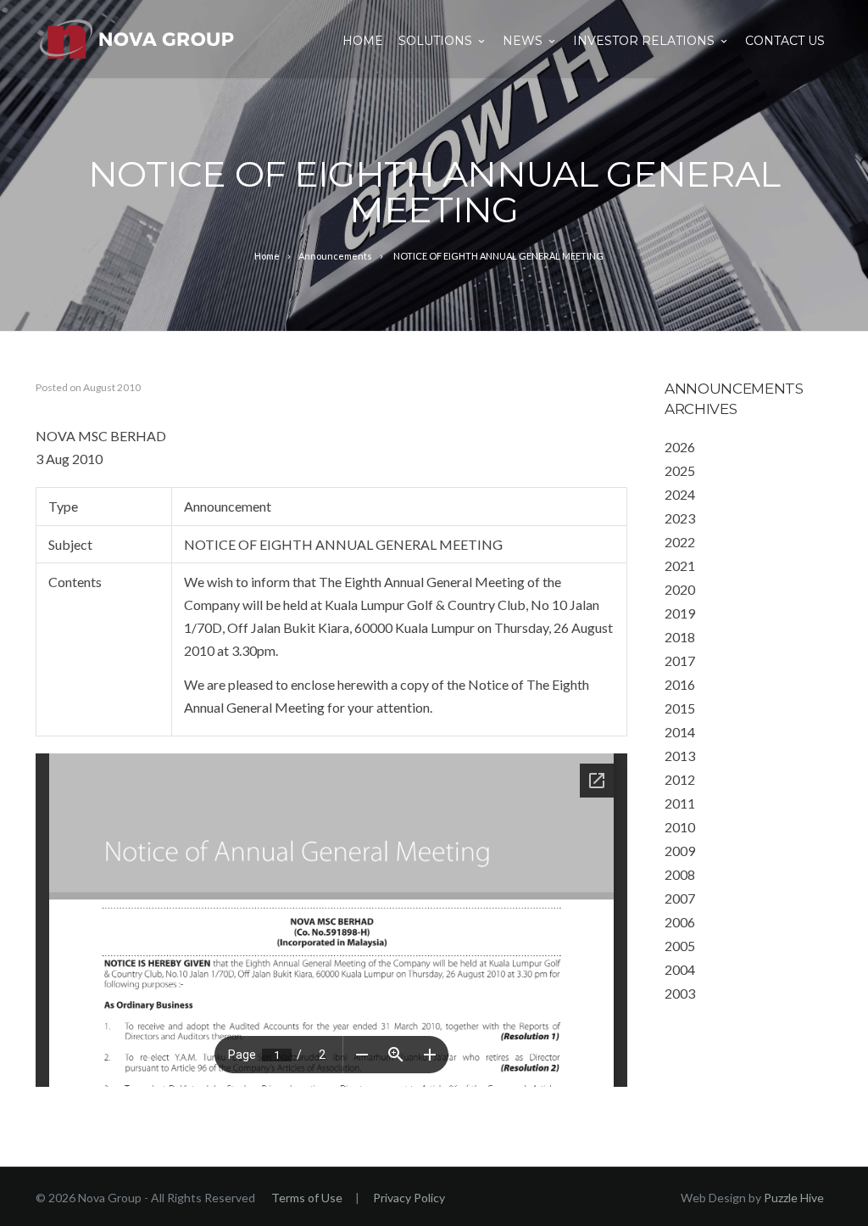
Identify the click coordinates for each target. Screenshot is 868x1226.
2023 (680, 518)
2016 (680, 684)
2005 (680, 946)
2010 (680, 827)
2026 (680, 447)
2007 (680, 898)
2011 (680, 803)
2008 (680, 874)
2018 (680, 637)
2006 (680, 922)
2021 (680, 565)
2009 (680, 851)
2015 (680, 708)
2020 (680, 589)
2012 (680, 779)
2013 (680, 755)
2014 (680, 732)
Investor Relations (644, 40)
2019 (680, 613)
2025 (680, 470)
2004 (680, 969)
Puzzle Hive (794, 1197)
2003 (680, 993)
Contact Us (785, 40)
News (522, 40)
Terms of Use (306, 1197)
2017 (680, 660)
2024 (680, 494)
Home (362, 40)
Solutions (435, 40)
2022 (680, 542)
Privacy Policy (409, 1197)
